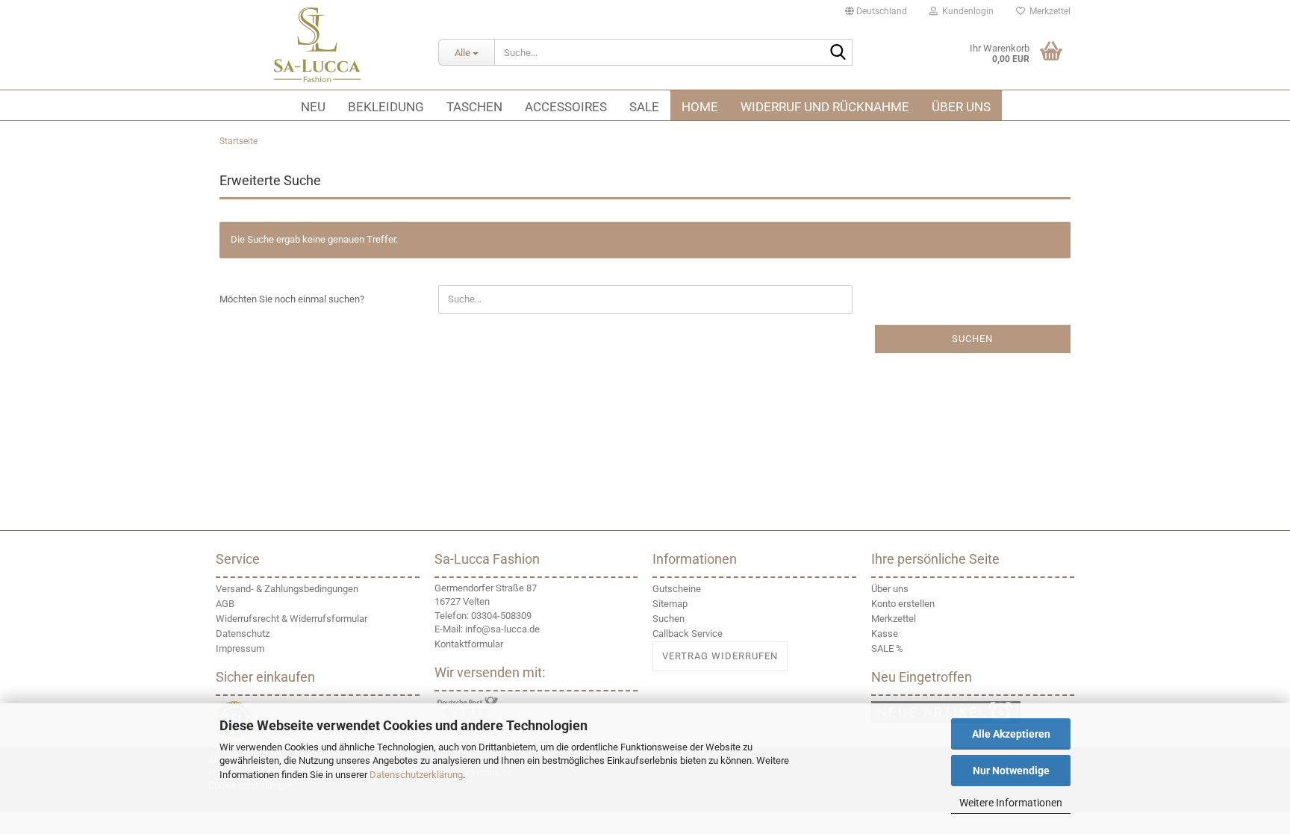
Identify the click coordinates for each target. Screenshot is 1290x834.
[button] (876, 11)
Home (700, 106)
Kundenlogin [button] (966, 11)
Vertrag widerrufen (720, 656)
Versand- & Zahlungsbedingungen (287, 588)
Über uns (961, 106)
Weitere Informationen (1010, 803)
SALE (644, 106)
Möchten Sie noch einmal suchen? (291, 299)
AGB (225, 603)
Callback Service (687, 633)
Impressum (240, 648)
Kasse (884, 633)
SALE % (887, 648)
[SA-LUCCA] (317, 45)
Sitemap (670, 603)
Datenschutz (242, 633)
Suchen (972, 338)
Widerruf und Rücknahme (825, 106)
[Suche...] (838, 53)
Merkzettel (1048, 11)
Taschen (474, 106)
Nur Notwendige (1011, 771)
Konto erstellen (903, 603)
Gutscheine (676, 588)
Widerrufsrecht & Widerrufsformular (291, 618)
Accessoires (566, 106)
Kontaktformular (468, 644)
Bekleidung (386, 106)
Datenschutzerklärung (416, 774)
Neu (313, 106)
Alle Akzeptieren (1011, 734)
